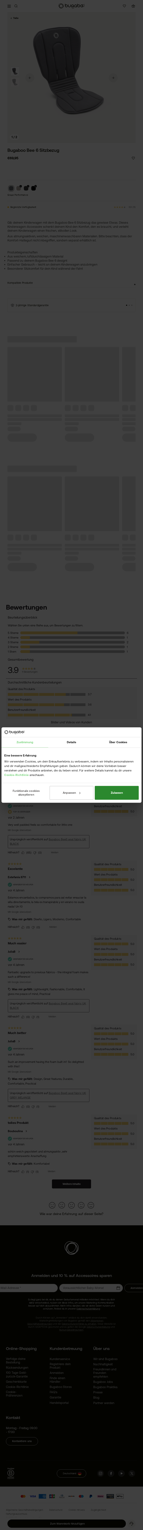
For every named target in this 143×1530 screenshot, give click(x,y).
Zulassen (117, 792)
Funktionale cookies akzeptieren (26, 792)
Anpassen (69, 792)
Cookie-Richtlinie (16, 775)
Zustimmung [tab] (25, 742)
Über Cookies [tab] (118, 742)
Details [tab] (71, 742)
